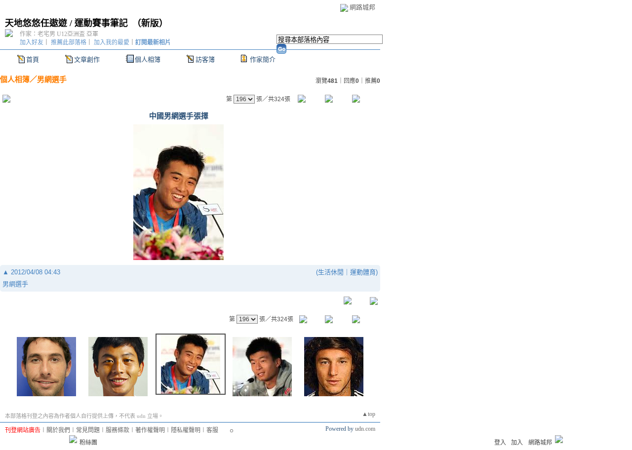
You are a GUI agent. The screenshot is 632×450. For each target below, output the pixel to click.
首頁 (32, 59)
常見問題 (88, 430)
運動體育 (363, 272)
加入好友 (31, 42)
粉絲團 (88, 442)
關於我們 (58, 430)
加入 (517, 442)
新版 (150, 23)
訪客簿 (205, 59)
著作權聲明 (150, 430)
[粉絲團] (73, 439)
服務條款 (117, 430)
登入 (500, 442)
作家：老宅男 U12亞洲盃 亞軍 (59, 34)
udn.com (365, 428)
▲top (368, 414)
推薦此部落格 (68, 42)
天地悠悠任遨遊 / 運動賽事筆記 (66, 23)
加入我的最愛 (111, 42)
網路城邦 (362, 7)
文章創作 (87, 59)
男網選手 (52, 79)
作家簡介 (263, 59)
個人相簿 (147, 59)
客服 (212, 430)
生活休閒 (331, 272)
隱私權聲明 (185, 430)
